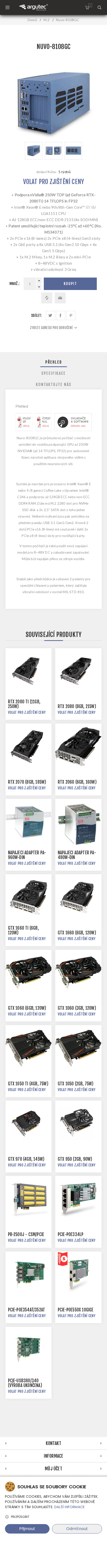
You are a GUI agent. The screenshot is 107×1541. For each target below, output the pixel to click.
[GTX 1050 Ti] (28, 1048)
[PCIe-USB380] (28, 1350)
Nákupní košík (90, 5)
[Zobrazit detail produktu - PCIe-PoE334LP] (78, 1199)
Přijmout (27, 1529)
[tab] (53, 362)
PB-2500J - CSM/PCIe (26, 1234)
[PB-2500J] (28, 1199)
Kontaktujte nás (53, 384)
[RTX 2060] (78, 746)
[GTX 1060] (28, 973)
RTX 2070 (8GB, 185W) (27, 782)
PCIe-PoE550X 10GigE (76, 1309)
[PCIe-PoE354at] (28, 1275)
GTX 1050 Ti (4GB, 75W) (28, 1083)
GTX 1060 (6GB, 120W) (27, 1008)
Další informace (69, 1506)
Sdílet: (36, 315)
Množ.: (14, 283)
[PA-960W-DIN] (28, 822)
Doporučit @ (60, 297)
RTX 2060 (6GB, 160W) (77, 782)
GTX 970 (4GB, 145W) (26, 1159)
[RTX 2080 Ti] (28, 671)
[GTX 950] (78, 1124)
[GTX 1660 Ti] (28, 897)
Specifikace (53, 373)
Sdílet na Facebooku (60, 315)
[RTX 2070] (28, 746)
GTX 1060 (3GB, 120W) (77, 1008)
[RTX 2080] (78, 671)
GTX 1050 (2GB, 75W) (76, 1083)
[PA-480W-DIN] (78, 822)
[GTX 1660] (78, 897)
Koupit (70, 283)
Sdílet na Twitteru (50, 315)
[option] (34, 150)
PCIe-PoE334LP (71, 1234)
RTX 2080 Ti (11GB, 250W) (24, 704)
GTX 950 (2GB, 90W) (75, 1159)
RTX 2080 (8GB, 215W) (77, 706)
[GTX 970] (28, 1124)
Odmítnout (77, 1529)
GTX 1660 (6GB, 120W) (77, 932)
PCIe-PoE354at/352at (26, 1309)
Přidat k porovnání (46, 297)
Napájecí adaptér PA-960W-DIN (27, 855)
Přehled (53, 362)
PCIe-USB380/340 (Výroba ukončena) (25, 1383)
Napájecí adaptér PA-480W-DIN (77, 855)
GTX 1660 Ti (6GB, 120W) (23, 930)
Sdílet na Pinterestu (70, 315)
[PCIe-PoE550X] (78, 1275)
